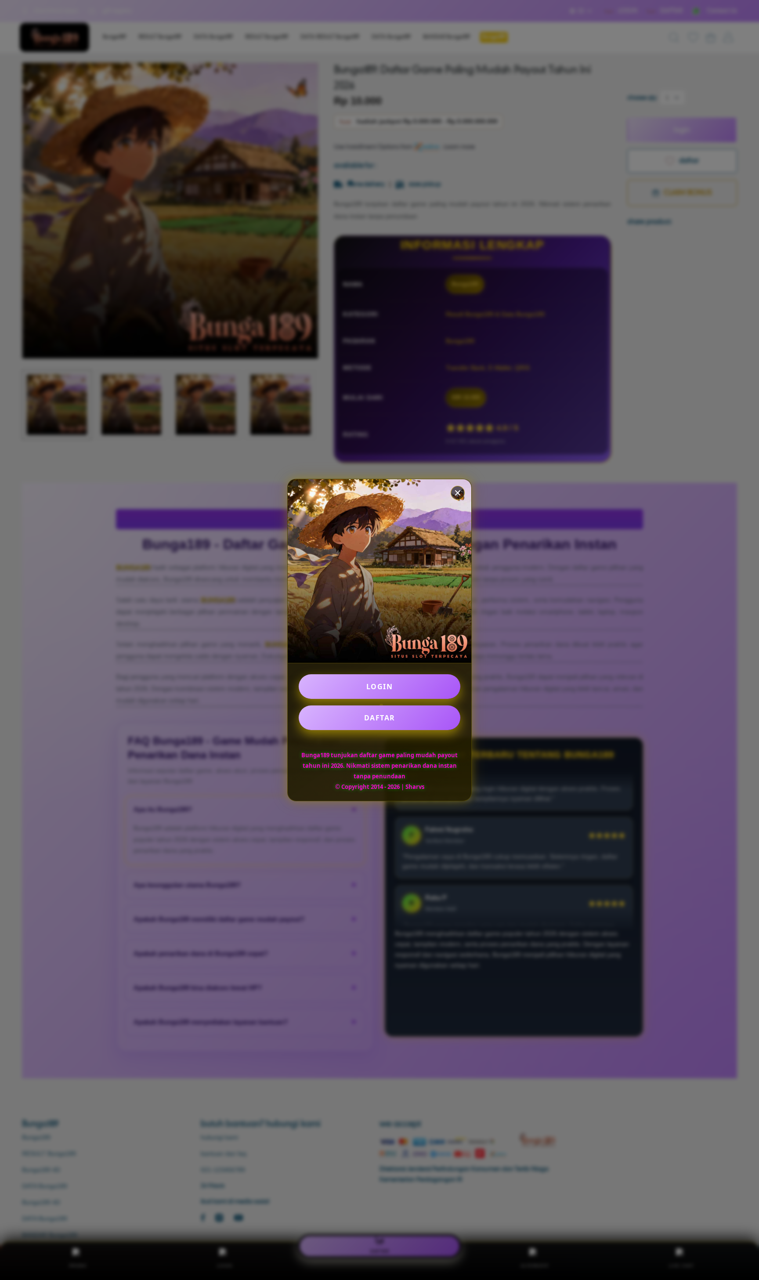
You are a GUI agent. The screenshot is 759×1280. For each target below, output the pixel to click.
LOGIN (379, 686)
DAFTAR (379, 718)
